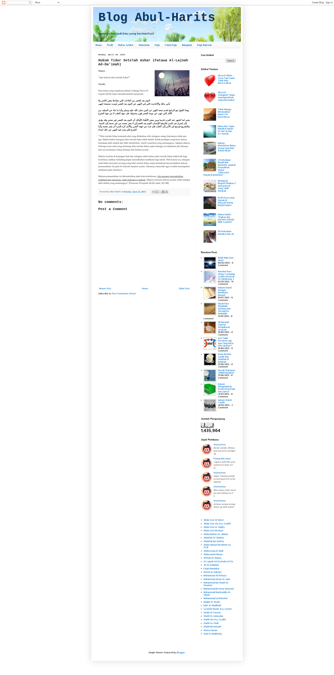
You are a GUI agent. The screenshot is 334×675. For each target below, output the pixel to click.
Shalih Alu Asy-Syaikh (215, 619)
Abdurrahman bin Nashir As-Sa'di (218, 546)
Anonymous (219, 444)
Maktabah (143, 45)
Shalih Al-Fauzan (212, 612)
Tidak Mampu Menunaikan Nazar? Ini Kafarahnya (224, 113)
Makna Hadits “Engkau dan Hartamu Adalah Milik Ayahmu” (226, 218)
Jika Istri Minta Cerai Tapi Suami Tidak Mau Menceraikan (226, 79)
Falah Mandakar (212, 568)
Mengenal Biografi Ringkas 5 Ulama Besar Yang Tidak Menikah (227, 185)
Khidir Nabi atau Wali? (225, 258)
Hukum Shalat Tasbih (225, 401)
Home (99, 45)
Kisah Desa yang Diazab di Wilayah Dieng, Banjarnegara (226, 201)
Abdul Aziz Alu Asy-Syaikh (217, 523)
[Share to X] (160, 192)
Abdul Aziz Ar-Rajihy (214, 527)
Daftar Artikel (125, 45)
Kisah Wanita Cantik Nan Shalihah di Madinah (224, 358)
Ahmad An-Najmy (213, 558)
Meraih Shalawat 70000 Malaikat (226, 371)
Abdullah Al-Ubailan (214, 537)
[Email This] (153, 192)
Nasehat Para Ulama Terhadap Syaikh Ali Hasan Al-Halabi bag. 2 (226, 275)
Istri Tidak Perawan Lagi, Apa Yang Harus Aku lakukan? (226, 342)
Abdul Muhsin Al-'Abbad (216, 534)
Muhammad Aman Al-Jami (217, 579)
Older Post (184, 288)
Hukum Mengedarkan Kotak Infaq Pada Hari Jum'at (226, 388)
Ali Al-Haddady (211, 565)
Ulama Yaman (210, 630)
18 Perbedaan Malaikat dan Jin (226, 232)
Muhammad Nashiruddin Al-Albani (217, 593)
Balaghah (187, 45)
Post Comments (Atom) (124, 293)
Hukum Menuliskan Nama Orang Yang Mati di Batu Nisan (227, 147)
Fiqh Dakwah (204, 45)
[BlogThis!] (156, 192)
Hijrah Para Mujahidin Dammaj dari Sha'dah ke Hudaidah (224, 308)
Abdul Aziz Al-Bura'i (214, 520)
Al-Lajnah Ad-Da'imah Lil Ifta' (218, 561)
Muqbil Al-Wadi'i (212, 602)
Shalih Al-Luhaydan (213, 616)
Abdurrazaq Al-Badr (214, 551)
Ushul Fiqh (171, 45)
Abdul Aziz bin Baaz (213, 530)
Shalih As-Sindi (211, 623)
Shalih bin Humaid (212, 626)
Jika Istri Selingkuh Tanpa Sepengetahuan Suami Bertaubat (226, 96)
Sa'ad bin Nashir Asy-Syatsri (218, 609)
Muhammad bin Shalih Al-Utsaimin (216, 583)
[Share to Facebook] (163, 192)
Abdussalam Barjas (213, 554)
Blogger (181, 652)
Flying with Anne (222, 458)
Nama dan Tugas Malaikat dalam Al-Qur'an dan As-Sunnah (226, 130)
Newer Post (105, 288)
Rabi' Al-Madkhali (212, 605)
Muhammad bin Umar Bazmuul (219, 588)
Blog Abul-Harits (156, 17)
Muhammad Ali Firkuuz (215, 575)
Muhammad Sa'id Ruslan (216, 598)
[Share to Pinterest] (166, 192)
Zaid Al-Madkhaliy (213, 633)
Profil (110, 45)
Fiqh (157, 45)
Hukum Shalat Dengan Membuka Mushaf (225, 291)
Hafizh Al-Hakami (212, 572)
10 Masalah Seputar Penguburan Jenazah (224, 326)
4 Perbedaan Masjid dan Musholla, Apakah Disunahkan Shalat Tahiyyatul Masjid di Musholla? (220, 167)
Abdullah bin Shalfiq (214, 541)
